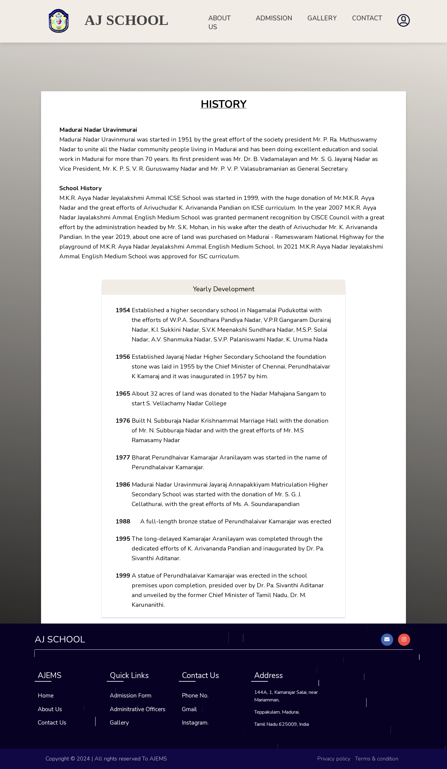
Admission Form (130, 696)
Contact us (52, 723)
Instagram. (195, 723)
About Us (50, 709)
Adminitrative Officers (137, 709)
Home (46, 696)
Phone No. (195, 696)
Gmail (189, 709)
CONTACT (367, 18)
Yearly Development (224, 289)
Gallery (119, 723)
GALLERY (322, 18)
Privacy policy (333, 758)
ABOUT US (219, 22)
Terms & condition (376, 758)
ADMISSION (274, 18)
